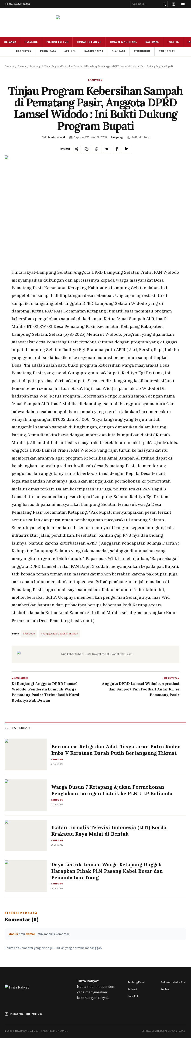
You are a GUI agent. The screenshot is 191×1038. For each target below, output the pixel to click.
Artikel (70, 51)
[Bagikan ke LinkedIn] (127, 149)
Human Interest (89, 42)
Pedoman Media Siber (173, 982)
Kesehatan (23, 51)
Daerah (22, 66)
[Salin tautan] (87, 149)
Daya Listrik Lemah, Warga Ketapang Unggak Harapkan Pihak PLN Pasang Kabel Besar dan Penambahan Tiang (107, 870)
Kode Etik (133, 996)
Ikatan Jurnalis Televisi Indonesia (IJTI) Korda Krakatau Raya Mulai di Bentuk (108, 830)
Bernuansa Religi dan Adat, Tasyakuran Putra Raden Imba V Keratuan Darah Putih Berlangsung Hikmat (116, 749)
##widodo (29, 634)
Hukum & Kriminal (123, 42)
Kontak (164, 989)
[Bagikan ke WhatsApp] (97, 149)
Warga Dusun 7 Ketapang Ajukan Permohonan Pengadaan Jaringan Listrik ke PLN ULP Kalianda (111, 790)
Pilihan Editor (57, 42)
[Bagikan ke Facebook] (117, 149)
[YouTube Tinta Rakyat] (183, 4)
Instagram (17, 1014)
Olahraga (118, 51)
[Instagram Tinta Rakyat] (173, 4)
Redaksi (132, 989)
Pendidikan (142, 51)
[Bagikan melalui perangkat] (77, 149)
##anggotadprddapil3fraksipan (59, 634)
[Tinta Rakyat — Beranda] (95, 22)
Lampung (35, 66)
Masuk (13, 934)
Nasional (152, 42)
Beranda (10, 42)
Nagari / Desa (93, 51)
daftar (30, 934)
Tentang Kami (136, 982)
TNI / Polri (167, 51)
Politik (173, 42)
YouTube (37, 1014)
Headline (31, 42)
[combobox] (145, 4)
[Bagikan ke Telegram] (107, 149)
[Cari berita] (164, 4)
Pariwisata (48, 51)
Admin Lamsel (56, 137)
